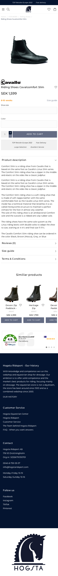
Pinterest (7, 508)
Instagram (8, 500)
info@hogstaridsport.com (15, 467)
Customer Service (12, 422)
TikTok (6, 504)
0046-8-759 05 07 (11, 463)
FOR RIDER (13, 17)
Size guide (52, 100)
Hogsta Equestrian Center (15, 414)
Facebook (8, 496)
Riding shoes (25, 17)
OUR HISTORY (10, 397)
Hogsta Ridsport (11, 418)
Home (3, 17)
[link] (29, 340)
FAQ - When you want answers (18, 429)
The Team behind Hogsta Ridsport (19, 426)
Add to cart (35, 134)
